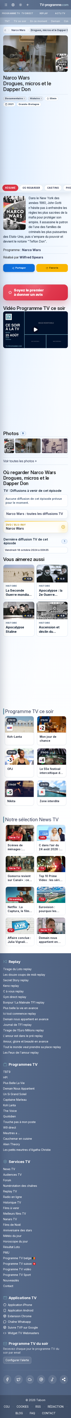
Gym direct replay (14, 997)
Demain (55, 21)
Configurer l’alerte (17, 1360)
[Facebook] (7, 1379)
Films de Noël (12, 1224)
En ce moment (38, 21)
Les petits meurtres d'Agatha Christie (27, 1149)
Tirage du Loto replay (17, 969)
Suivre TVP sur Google (23, 1327)
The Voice (10, 1110)
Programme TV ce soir (29, 711)
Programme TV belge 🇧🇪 (19, 1258)
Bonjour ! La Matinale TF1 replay (23, 1002)
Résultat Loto (11, 1247)
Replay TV (10, 1191)
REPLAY (44, 13)
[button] (64, 1379)
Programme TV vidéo (17, 1269)
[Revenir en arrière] (28, 5)
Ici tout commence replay (19, 1013)
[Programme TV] (5, 30)
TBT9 (6, 1071)
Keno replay (11, 985)
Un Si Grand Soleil (14, 1094)
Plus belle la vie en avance (20, 1008)
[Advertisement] (35, 145)
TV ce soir (20, 21)
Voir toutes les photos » (20, 461)
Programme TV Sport (17, 1274)
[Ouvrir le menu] (6, 5)
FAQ (32, 1413)
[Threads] (41, 1379)
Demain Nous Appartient (19, 1088)
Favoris (53, 267)
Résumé (10, 187)
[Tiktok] (52, 1379)
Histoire (35, 98)
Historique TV (12, 1202)
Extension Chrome (20, 1316)
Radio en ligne (12, 1197)
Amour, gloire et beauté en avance (25, 1041)
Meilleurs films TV (14, 1213)
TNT (7, 21)
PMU (6, 1252)
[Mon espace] (13, 5)
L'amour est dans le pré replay (23, 1036)
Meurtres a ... (11, 1133)
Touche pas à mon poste (19, 1122)
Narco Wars (18, 30)
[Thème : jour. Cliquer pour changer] (20, 5)
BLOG (19, 1413)
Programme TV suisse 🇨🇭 (19, 1263)
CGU (7, 1406)
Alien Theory (11, 1144)
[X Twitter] (18, 1379)
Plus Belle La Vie (14, 1083)
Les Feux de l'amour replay (21, 1052)
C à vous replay (13, 991)
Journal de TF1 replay (17, 1024)
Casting (53, 187)
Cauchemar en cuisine (17, 1138)
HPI (5, 1077)
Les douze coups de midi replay (24, 974)
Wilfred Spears (31, 257)
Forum (7, 1180)
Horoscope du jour (15, 1241)
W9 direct (9, 1127)
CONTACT (49, 1413)
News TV (9, 1169)
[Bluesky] (30, 1379)
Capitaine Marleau (15, 1099)
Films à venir (11, 1208)
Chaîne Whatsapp (19, 1321)
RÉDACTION (56, 1406)
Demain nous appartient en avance (26, 1019)
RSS (38, 1406)
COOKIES (23, 1406)
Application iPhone (20, 1304)
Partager (20, 267)
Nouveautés (11, 1280)
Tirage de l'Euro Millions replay (23, 1030)
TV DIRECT (27, 13)
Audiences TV (12, 1174)
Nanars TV (10, 1219)
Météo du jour (12, 1235)
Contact (8, 1286)
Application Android (20, 1310)
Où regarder (31, 187)
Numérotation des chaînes (20, 1185)
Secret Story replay (16, 980)
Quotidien (9, 1116)
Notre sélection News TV (32, 819)
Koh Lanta (9, 1105)
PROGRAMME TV (11, 13)
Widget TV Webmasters (23, 1333)
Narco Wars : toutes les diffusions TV (34, 514)
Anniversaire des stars (17, 1230)
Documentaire (14, 98)
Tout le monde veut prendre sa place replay (32, 1047)
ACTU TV (60, 13)
